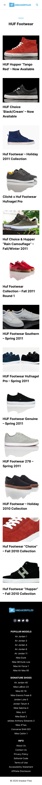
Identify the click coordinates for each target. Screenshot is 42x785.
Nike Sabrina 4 (21, 708)
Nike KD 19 (21, 691)
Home (21, 18)
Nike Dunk (21, 657)
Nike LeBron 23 (21, 687)
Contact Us (21, 750)
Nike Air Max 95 (21, 670)
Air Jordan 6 (21, 649)
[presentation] (21, 47)
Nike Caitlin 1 (21, 733)
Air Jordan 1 (21, 636)
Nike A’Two (21, 725)
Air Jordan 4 (21, 645)
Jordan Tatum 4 (21, 703)
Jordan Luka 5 (21, 699)
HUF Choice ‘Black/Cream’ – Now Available (18, 111)
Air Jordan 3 (21, 640)
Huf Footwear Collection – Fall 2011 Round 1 (19, 291)
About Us (21, 745)
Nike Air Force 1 (21, 666)
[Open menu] (5, 4)
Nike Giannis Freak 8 (21, 695)
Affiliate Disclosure (21, 771)
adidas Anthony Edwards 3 (21, 721)
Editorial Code (21, 758)
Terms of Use (21, 762)
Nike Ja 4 (21, 712)
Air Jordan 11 (21, 653)
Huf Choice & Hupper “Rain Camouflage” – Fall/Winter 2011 (19, 244)
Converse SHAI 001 (21, 729)
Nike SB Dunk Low (21, 662)
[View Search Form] (37, 5)
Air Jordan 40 (21, 682)
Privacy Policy (21, 754)
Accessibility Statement (21, 767)
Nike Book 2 (21, 716)
